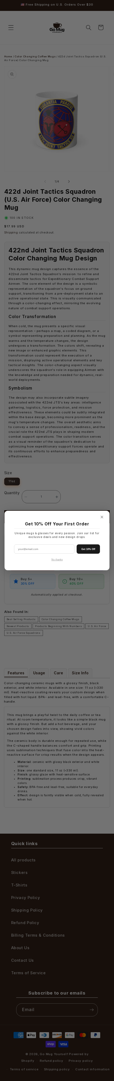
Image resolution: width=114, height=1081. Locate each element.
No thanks (57, 559)
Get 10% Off (88, 549)
